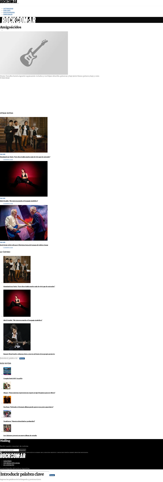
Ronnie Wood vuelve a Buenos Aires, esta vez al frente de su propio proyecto (29, 354)
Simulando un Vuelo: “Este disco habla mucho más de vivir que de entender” (25, 157)
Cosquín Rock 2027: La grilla (12, 378)
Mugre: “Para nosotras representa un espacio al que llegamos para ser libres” (29, 393)
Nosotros (7, 461)
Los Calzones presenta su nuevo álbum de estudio (20, 435)
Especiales (7, 14)
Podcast (6, 10)
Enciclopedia (9, 12)
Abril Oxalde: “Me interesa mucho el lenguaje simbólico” (19, 201)
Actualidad (8, 8)
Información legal (11, 463)
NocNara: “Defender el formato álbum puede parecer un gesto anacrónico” (28, 407)
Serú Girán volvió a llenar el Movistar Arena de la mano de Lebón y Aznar (24, 245)
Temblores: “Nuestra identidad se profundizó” (19, 421)
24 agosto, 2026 (8, 203)
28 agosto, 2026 (8, 159)
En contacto (8, 465)
